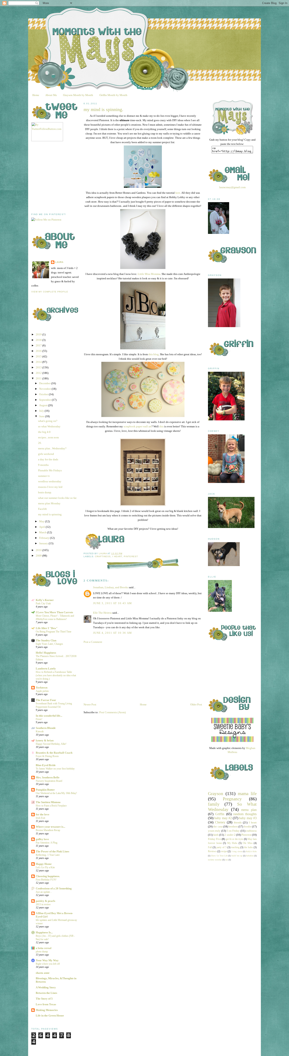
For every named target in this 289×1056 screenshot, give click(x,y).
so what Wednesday (49, 426)
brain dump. (45, 492)
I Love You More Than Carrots (54, 612)
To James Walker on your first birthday (55, 768)
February (44, 537)
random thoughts (245, 814)
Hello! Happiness (46, 652)
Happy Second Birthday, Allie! (51, 743)
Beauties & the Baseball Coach (54, 752)
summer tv (44, 475)
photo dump (42, 951)
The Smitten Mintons (48, 802)
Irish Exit (40, 817)
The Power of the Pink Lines (52, 851)
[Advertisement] (63, 177)
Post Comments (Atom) (112, 712)
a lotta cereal (43, 948)
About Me (51, 95)
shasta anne (43, 972)
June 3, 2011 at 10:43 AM (112, 603)
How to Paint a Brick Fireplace (51, 805)
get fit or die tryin (234, 839)
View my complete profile (49, 292)
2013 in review (43, 904)
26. (40, 442)
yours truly (214, 830)
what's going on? (47, 420)
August (43, 405)
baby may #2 (223, 818)
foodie (247, 826)
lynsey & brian (45, 740)
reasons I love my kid (50, 486)
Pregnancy (232, 798)
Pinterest (131, 556)
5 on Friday (233, 830)
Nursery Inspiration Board (49, 780)
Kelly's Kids (251, 851)
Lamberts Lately (46, 668)
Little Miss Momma (149, 274)
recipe (224, 851)
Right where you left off (48, 963)
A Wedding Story (46, 987)
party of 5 (221, 847)
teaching (235, 847)
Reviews (212, 851)
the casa (217, 826)
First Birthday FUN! (46, 879)
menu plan (249, 810)
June (42, 416)
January (44, 543)
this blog (154, 354)
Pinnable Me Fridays (50, 470)
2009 (39, 555)
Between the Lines (46, 992)
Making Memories (47, 1010)
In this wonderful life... (49, 715)
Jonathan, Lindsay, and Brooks (110, 587)
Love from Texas (46, 1004)
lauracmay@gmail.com (232, 187)
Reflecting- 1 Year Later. (48, 854)
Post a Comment (93, 641)
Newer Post (90, 704)
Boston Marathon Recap (48, 830)
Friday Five (214, 839)
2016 (39, 350)
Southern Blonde (46, 728)
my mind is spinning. (50, 514)
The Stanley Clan (46, 640)
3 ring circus (236, 851)
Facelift (42, 508)
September (45, 399)
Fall (210, 847)
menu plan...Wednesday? (52, 448)
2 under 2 (229, 834)
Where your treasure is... (50, 826)
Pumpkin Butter (45, 789)
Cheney (220, 822)
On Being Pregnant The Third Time (53, 631)
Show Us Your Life (219, 855)
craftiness (103, 556)
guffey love (42, 839)
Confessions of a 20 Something (54, 888)
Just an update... (44, 891)
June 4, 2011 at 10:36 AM (112, 632)
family (214, 804)
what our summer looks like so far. (57, 497)
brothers (233, 826)
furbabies (250, 855)
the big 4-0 (44, 431)
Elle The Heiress (102, 612)
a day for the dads (48, 459)
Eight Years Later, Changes (49, 643)
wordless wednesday (49, 481)
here (177, 192)
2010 (39, 550)
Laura (59, 262)
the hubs (248, 847)
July (42, 410)
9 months (43, 464)
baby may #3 (248, 818)
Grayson (215, 793)
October (44, 394)
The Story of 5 (44, 998)
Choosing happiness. (48, 876)
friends (238, 822)
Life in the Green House (50, 1015)
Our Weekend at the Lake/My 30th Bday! (56, 793)
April (42, 526)
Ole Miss (248, 843)
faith (216, 834)
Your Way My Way (47, 960)
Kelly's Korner (45, 600)
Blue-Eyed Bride (46, 765)
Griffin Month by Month (113, 95)
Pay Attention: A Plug (46, 842)
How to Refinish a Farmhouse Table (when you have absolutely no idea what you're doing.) (56, 675)
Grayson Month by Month (78, 95)
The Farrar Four (46, 700)
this (161, 426)
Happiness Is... (44, 932)
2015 (39, 356)
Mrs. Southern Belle (47, 777)
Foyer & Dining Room (47, 756)
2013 (39, 367)
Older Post (196, 704)
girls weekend (46, 453)
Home (35, 95)
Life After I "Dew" (47, 628)
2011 (39, 378)
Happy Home (44, 863)
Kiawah (40, 731)
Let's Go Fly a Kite (45, 867)
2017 (39, 345)
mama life (247, 793)
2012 (39, 372)
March (43, 532)
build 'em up (236, 855)
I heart (117, 556)
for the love (42, 814)
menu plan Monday (49, 503)
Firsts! (39, 719)
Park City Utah (43, 603)
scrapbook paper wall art (137, 426)
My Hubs (232, 843)
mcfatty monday (215, 860)
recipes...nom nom (48, 437)
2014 (39, 361)
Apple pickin (42, 691)
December (45, 383)
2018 (39, 339)
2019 (39, 334)
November (45, 388)
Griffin (219, 814)
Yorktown (41, 687)
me (226, 860)
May (42, 521)
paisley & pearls (45, 900)
